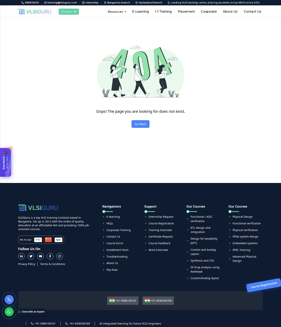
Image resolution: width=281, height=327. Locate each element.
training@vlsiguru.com (62, 2)
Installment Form (117, 250)
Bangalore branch (118, 2)
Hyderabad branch (150, 2)
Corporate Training (118, 230)
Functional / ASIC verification (201, 219)
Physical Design (243, 216)
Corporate (209, 11)
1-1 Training (163, 11)
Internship (91, 2)
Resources (115, 12)
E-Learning (140, 11)
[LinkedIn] (21, 256)
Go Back (140, 124)
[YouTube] (40, 256)
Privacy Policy (26, 264)
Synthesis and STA (202, 260)
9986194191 (32, 2)
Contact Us (252, 11)
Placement (186, 11)
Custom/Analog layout (205, 278)
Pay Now (111, 269)
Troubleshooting (117, 256)
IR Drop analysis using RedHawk (205, 269)
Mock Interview (158, 250)
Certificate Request (161, 236)
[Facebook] (50, 256)
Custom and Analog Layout (203, 252)
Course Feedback (159, 243)
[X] (31, 256)
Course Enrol (114, 243)
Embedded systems (245, 243)
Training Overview (160, 230)
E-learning (113, 216)
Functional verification (247, 223)
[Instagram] (59, 256)
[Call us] (9, 299)
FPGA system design (245, 236)
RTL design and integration (200, 230)
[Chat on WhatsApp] (9, 311)
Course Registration (161, 223)
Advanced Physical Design (244, 259)
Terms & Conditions (52, 264)
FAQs (109, 223)
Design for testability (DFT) (204, 241)
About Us (230, 11)
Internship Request (161, 216)
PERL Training (241, 250)
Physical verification (245, 230)
